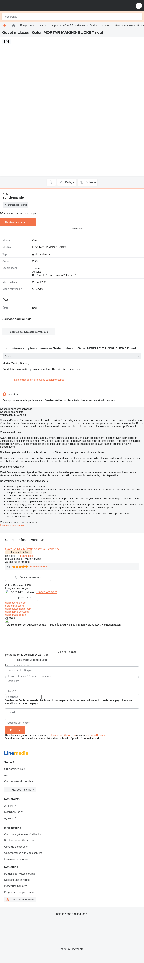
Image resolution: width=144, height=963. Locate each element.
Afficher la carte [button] (67, 651)
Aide (6, 775)
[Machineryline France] (24, 5)
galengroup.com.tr (15, 614)
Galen (35, 240)
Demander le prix (17, 204)
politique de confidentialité (61, 735)
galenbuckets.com (15, 602)
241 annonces (25, 555)
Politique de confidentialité (19, 840)
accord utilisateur (95, 735)
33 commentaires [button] (38, 566)
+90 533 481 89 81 (46, 592)
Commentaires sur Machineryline (23, 852)
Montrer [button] (31, 592)
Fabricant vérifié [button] (19, 552)
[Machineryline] (13, 25)
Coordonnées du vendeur (18, 781)
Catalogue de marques (17, 858)
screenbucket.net (15, 605)
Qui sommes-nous (15, 768)
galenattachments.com (18, 608)
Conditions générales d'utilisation (22, 834)
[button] (138, 5)
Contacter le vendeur (17, 222)
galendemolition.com (17, 611)
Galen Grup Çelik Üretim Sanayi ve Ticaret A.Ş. (32, 548)
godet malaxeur (41, 254)
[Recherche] (138, 16)
